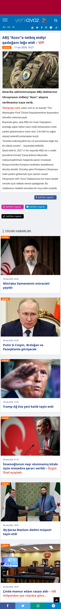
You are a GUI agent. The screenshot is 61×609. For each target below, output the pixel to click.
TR (13, 27)
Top (57, 600)
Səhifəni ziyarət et (44, 199)
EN (8, 27)
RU (4, 27)
